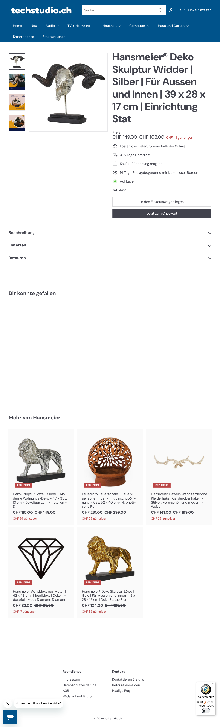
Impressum (71, 679)
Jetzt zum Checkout (162, 213)
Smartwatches (54, 36)
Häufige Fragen (123, 691)
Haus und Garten (171, 25)
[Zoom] (68, 92)
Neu (34, 25)
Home (17, 25)
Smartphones (23, 36)
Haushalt (110, 25)
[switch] (206, 710)
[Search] (161, 10)
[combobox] (124, 10)
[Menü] (213, 684)
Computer (137, 25)
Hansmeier (46, 417)
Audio (51, 25)
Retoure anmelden (126, 685)
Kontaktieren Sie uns (128, 679)
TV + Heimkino (79, 25)
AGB (66, 691)
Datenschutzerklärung (79, 685)
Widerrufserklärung (77, 696)
